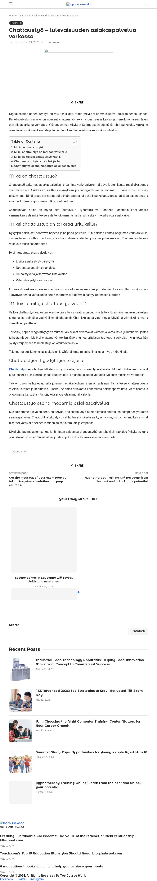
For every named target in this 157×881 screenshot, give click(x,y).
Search (14, 625)
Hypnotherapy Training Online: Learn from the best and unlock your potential (88, 785)
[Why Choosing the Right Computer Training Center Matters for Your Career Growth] (20, 730)
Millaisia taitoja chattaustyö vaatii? (37, 156)
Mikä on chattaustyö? (28, 147)
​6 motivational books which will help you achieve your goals (51, 866)
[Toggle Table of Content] (72, 142)
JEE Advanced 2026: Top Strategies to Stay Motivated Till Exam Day (89, 693)
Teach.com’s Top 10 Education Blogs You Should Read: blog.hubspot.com (61, 853)
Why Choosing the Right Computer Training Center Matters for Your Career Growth (88, 724)
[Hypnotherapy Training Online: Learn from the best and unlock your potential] (20, 792)
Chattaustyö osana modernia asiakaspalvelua (45, 166)
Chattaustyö (18, 369)
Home (12, 15)
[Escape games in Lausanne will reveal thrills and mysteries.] (44, 540)
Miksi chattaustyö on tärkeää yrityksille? (41, 152)
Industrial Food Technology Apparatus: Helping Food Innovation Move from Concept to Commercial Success (90, 662)
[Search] (146, 4)
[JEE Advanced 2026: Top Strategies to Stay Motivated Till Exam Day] (20, 700)
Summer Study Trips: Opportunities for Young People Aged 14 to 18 (91, 752)
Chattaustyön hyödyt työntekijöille (37, 161)
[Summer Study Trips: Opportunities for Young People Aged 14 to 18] (20, 761)
